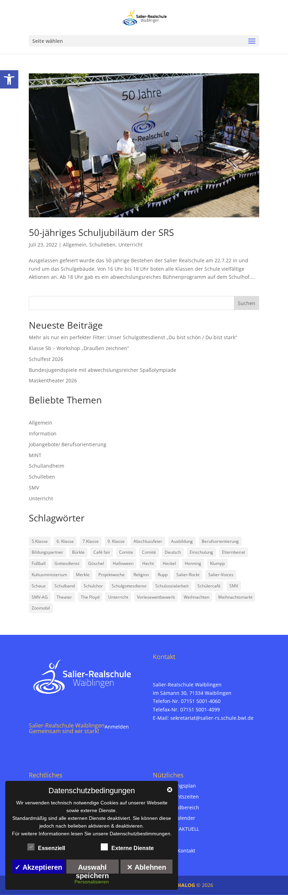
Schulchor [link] (93, 586)
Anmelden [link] (117, 726)
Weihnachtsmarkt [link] (235, 597)
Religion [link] (141, 575)
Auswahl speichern (92, 868)
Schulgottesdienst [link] (129, 586)
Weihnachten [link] (196, 597)
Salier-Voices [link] (221, 575)
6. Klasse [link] (65, 541)
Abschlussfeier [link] (147, 541)
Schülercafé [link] (209, 586)
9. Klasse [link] (116, 541)
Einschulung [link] (201, 552)
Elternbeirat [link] (233, 552)
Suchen (246, 303)
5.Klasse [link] (40, 541)
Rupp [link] (163, 575)
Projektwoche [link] (111, 575)
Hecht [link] (148, 563)
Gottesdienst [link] (66, 563)
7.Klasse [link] (91, 541)
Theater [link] (64, 597)
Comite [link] (126, 552)
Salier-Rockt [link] (187, 575)
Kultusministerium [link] (49, 575)
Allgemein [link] (74, 244)
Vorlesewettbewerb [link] (156, 597)
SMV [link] (34, 487)
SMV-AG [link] (40, 597)
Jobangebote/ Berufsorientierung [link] (67, 444)
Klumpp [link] (217, 563)
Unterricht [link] (130, 244)
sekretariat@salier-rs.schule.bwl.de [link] (212, 718)
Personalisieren (91, 881)
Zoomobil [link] (41, 608)
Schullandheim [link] (46, 465)
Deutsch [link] (173, 552)
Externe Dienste (132, 848)
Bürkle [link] (78, 552)
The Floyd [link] (90, 597)
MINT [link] (35, 455)
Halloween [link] (123, 563)
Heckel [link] (169, 563)
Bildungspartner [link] (47, 552)
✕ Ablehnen (146, 867)
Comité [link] (149, 552)
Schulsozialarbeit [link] (172, 586)
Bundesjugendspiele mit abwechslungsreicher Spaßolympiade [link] (102, 370)
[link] (9, 79)
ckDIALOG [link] (183, 885)
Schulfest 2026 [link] (46, 359)
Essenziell (51, 848)
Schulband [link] (64, 586)
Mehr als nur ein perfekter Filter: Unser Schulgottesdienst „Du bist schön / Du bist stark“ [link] (133, 337)
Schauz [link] (39, 586)
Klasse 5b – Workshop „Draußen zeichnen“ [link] (79, 348)
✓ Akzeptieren (38, 867)
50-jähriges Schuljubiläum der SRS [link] (101, 232)
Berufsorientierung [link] (220, 541)
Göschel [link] (96, 563)
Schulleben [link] (102, 244)
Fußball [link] (39, 563)
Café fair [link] (101, 552)
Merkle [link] (83, 575)
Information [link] (43, 433)
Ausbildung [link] (182, 541)
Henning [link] (193, 563)
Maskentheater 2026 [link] (53, 380)
